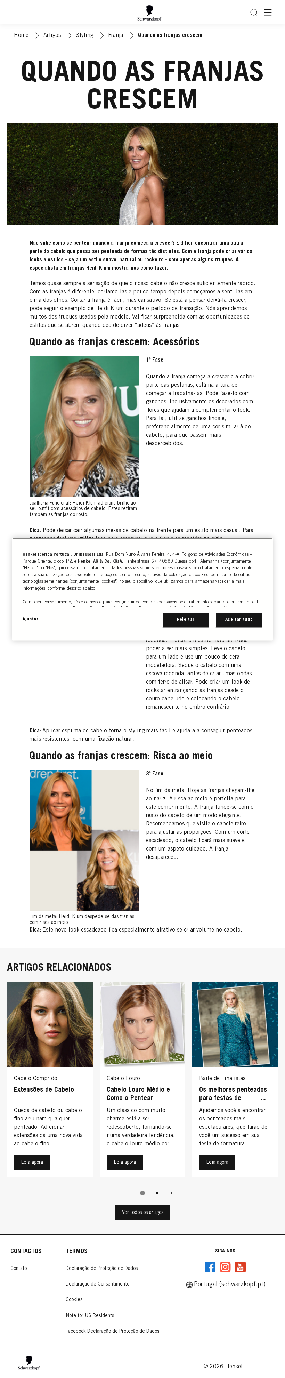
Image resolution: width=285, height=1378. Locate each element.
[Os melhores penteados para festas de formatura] (235, 1081)
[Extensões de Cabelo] (50, 1081)
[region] (142, 589)
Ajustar (31, 620)
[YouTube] (240, 1267)
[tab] (142, 1193)
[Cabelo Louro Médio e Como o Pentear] (143, 1081)
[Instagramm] (225, 1267)
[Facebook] (210, 1267)
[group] (142, 1093)
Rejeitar (186, 620)
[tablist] (142, 1193)
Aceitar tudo (239, 620)
